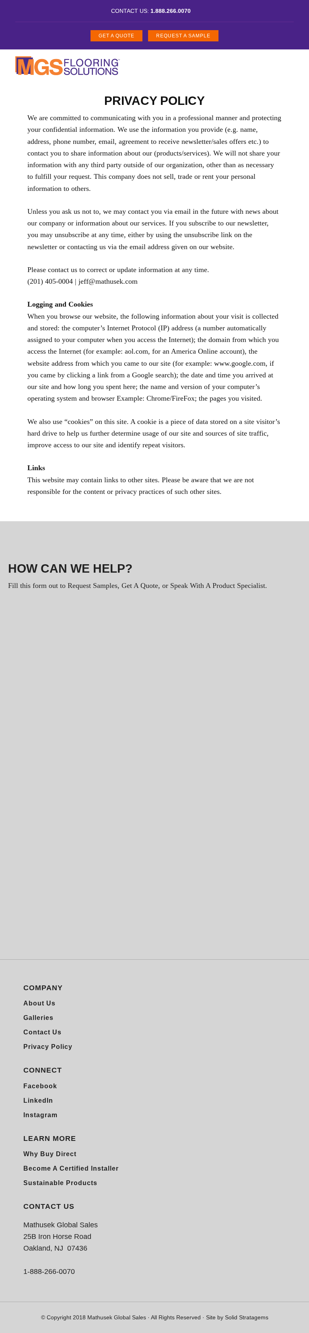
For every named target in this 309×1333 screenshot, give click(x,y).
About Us (39, 1003)
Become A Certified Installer (71, 1168)
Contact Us (42, 1032)
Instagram (40, 1115)
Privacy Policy (47, 1046)
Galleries (38, 1017)
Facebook (40, 1086)
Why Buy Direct (49, 1154)
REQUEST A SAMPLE (183, 36)
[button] (278, 61)
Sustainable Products (60, 1182)
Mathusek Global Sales (67, 65)
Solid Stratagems (246, 1317)
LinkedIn (38, 1100)
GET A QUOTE (116, 36)
